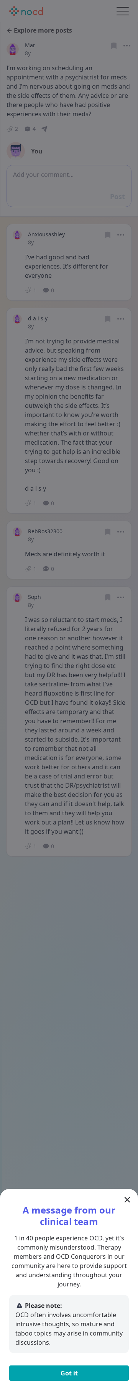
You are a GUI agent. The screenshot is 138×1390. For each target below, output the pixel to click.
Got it (69, 1373)
